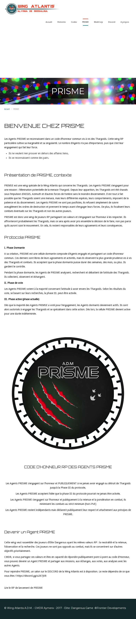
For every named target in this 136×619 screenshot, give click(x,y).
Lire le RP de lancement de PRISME (23, 587)
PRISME (85, 22)
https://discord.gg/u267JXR (31, 575)
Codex (74, 22)
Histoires (61, 22)
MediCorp (98, 22)
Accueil (49, 22)
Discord (111, 22)
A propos (125, 22)
